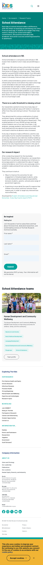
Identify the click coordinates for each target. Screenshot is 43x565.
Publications (6, 467)
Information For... (9, 426)
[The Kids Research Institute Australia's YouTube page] (16, 511)
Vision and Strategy (8, 462)
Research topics (7, 398)
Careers (24, 531)
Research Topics (25, 18)
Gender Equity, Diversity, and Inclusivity (14, 472)
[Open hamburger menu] (38, 6)
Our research (13, 18)
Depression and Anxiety (12, 331)
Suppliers (5, 437)
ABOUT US (5, 458)
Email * (6, 254)
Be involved (6, 404)
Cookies (4, 531)
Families (4, 430)
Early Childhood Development (14, 336)
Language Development (12, 341)
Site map (4, 534)
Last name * (8, 244)
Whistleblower (6, 528)
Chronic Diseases (7, 383)
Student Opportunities (9, 418)
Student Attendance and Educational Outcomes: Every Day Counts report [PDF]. (19, 197)
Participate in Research (9, 413)
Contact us (5, 420)
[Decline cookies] (33, 558)
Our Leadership (6, 465)
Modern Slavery (26, 528)
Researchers (6, 435)
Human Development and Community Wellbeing (19, 345)
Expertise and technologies (10, 396)
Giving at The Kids (7, 410)
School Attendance (21, 350)
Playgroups (9, 350)
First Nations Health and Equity (11, 381)
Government (6, 440)
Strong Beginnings (7, 391)
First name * (8, 233)
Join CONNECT (6, 408)
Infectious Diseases (8, 386)
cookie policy (7, 552)
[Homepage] (7, 6)
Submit (10, 267)
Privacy (24, 525)
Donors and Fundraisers (9, 432)
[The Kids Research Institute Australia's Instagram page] (8, 511)
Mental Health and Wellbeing (10, 393)
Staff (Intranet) (7, 442)
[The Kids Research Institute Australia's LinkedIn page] (20, 511)
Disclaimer (5, 525)
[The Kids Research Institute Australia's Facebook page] (3, 511)
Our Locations (6, 470)
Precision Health (7, 388)
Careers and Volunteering (10, 415)
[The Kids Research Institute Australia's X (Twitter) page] (12, 511)
